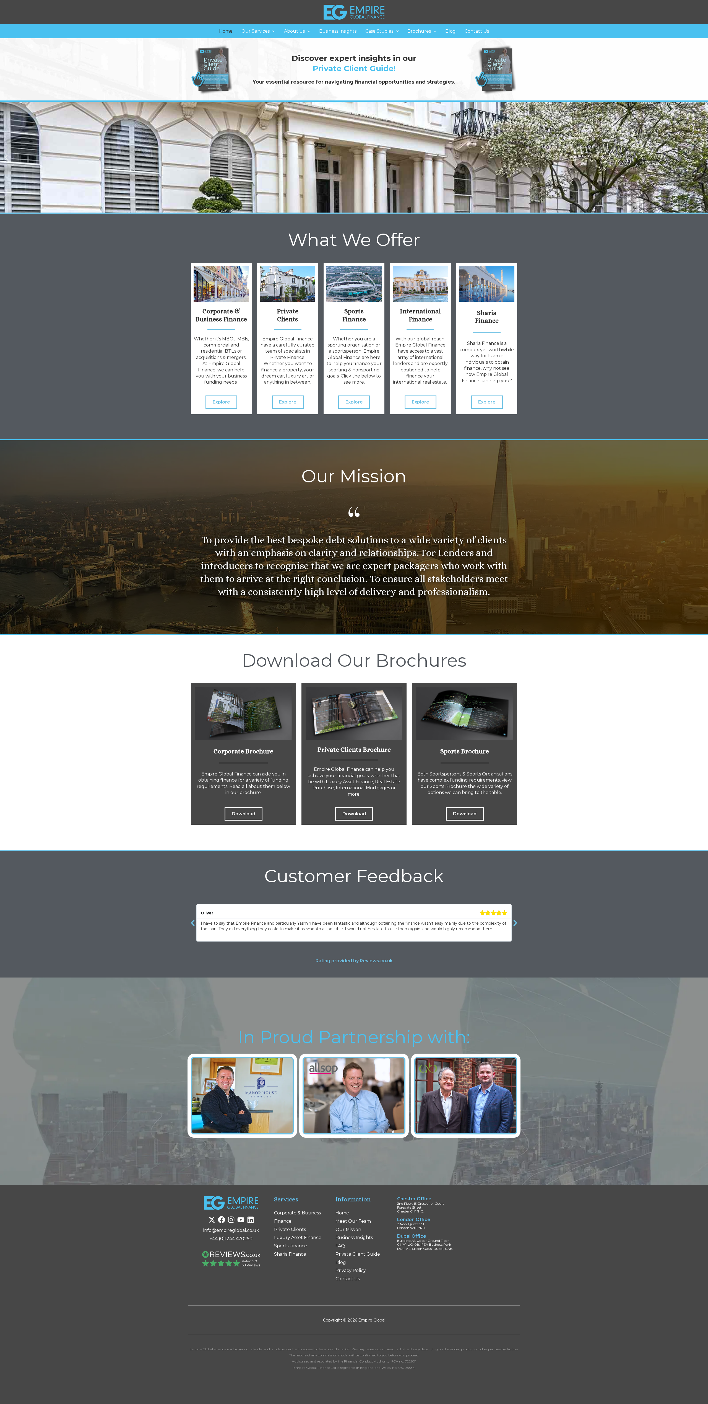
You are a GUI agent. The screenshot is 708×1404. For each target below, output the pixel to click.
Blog (450, 31)
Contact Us (477, 31)
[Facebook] (221, 1219)
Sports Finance (290, 1245)
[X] (211, 1219)
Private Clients (290, 1229)
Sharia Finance (290, 1254)
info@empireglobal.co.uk (231, 1230)
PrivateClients (287, 315)
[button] (6, 157)
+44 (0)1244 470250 (231, 1238)
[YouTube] (240, 1219)
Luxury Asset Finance (297, 1237)
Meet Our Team (353, 1221)
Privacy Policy (350, 1270)
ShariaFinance (487, 317)
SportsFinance (354, 315)
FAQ (340, 1245)
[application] (272, 31)
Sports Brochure (464, 751)
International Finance (420, 315)
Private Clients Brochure (354, 749)
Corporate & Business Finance (221, 315)
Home (226, 31)
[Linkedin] (250, 1219)
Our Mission (348, 1229)
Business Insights (337, 31)
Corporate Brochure (243, 751)
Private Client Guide (357, 1254)
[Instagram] (231, 1219)
